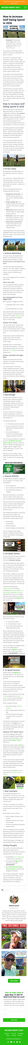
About (8, 1035)
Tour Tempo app (19, 857)
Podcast (7, 1033)
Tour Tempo (12, 350)
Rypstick (10, 590)
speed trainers (7, 588)
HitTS (20, 745)
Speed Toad (16, 592)
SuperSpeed (17, 590)
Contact (14, 1035)
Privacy (20, 1035)
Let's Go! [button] (14, 1020)
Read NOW (14, 981)
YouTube (13, 1033)
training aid (18, 315)
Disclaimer (21, 1033)
